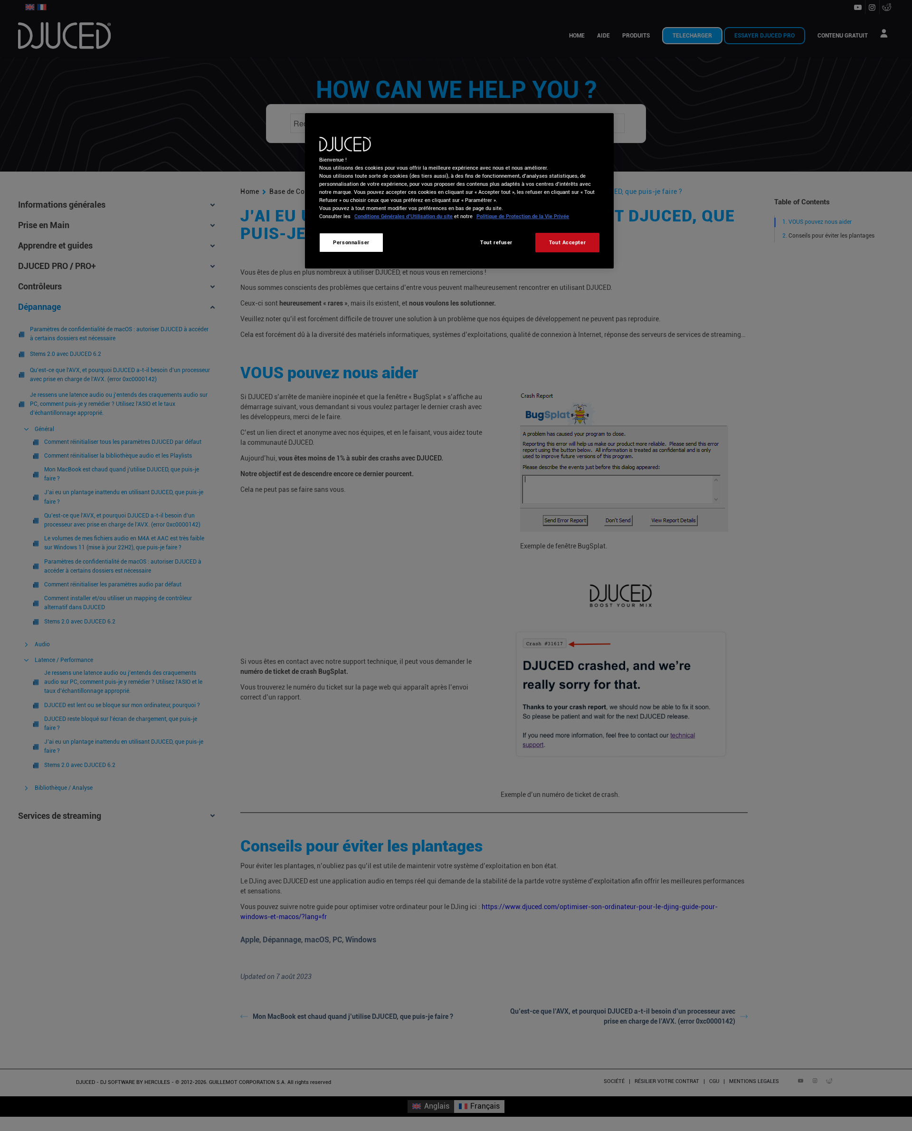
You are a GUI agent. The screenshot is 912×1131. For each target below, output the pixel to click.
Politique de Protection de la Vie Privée (522, 216)
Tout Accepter (567, 242)
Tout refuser (496, 242)
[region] (459, 190)
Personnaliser (351, 242)
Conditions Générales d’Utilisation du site (403, 216)
